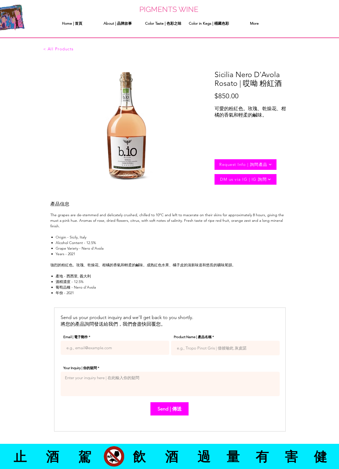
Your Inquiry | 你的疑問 (80, 368)
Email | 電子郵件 (75, 337)
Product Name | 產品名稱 (193, 337)
